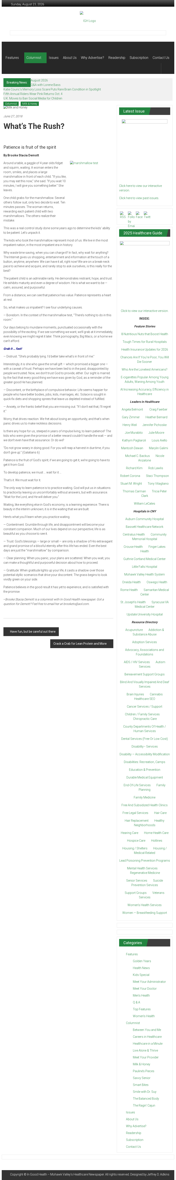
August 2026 (39, 80)
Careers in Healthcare (147, 1036)
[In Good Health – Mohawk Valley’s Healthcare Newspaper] (9, 47)
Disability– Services (145, 746)
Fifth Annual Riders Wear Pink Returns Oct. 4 (32, 94)
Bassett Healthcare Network (144, 526)
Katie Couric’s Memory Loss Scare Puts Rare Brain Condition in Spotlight (52, 89)
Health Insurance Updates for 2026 (144, 349)
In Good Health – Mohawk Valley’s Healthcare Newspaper (65, 1174)
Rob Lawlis (155, 468)
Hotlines (156, 840)
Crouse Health (133, 546)
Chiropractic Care (145, 719)
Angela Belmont (132, 409)
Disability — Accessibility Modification (145, 754)
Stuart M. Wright (131, 483)
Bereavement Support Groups (144, 674)
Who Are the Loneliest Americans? (144, 369)
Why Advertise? (92, 58)
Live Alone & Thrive (145, 1050)
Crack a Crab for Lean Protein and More (80, 643)
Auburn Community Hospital (144, 519)
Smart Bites (141, 1085)
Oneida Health (131, 582)
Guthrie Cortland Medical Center (144, 559)
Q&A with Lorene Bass (46, 85)
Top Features (142, 1009)
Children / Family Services (142, 714)
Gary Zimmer (131, 417)
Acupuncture (134, 630)
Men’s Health (141, 995)
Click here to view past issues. (139, 198)
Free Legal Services (135, 813)
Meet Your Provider (146, 1057)
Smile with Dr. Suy (144, 1091)
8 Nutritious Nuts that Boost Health (144, 334)
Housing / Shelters (134, 848)
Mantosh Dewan (132, 448)
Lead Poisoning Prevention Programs (144, 860)
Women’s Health (144, 1016)
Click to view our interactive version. (144, 311)
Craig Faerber (158, 409)
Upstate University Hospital (145, 614)
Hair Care (160, 813)
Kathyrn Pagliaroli (134, 440)
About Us (70, 58)
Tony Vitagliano (158, 483)
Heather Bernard (156, 417)
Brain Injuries (135, 694)
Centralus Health (134, 534)
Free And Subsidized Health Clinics (144, 805)
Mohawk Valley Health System (144, 574)
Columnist (33, 58)
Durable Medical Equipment (144, 777)
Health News (141, 968)
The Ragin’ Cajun (144, 1105)
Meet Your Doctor (145, 988)
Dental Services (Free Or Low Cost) (144, 738)
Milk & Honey (29, 103)
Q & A (136, 1002)
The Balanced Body (146, 1098)
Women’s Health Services (144, 905)
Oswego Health (157, 582)
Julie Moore (156, 432)
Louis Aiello (159, 440)
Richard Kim (134, 468)
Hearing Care (129, 833)
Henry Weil (130, 425)
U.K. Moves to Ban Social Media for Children (32, 98)
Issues (54, 58)
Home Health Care (156, 833)
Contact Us (161, 58)
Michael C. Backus (137, 456)
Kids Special (141, 975)
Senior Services (136, 880)
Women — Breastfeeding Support (144, 912)
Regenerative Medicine (145, 873)
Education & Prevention (144, 769)
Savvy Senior (141, 1078)
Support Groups (136, 893)
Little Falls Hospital (144, 566)
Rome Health (129, 590)
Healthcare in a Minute (147, 1043)
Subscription (139, 58)
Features (12, 58)
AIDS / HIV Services (137, 662)
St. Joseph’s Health (133, 602)
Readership (116, 58)
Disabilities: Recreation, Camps (144, 762)
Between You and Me (147, 1030)
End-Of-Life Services (137, 785)
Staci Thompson (157, 476)
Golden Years (142, 961)
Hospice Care (136, 840)
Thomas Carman (134, 491)
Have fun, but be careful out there (33, 631)
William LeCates (144, 503)
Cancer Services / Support (144, 706)
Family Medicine (144, 797)
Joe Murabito (134, 432)
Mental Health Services (142, 868)
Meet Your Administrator (149, 981)
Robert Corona (130, 476)
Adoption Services (144, 642)
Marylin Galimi (158, 448)
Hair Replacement (137, 820)
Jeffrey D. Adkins (158, 1174)
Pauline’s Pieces (143, 1071)
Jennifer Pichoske (155, 425)
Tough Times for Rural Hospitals (145, 341)
